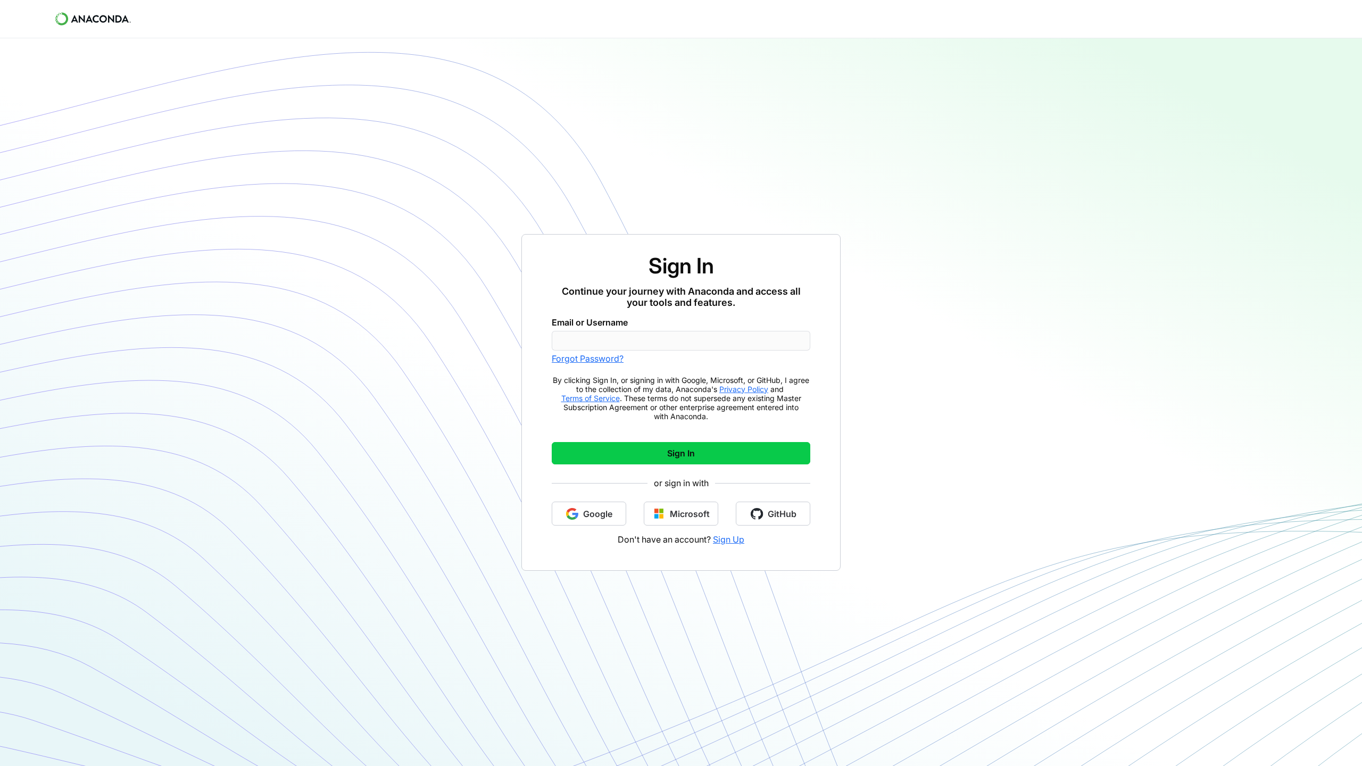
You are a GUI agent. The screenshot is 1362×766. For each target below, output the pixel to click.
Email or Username (590, 322)
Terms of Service (590, 398)
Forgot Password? (588, 358)
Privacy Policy (743, 389)
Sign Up (728, 539)
